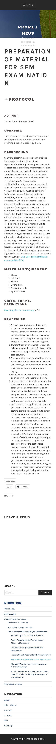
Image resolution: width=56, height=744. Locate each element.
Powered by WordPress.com (27, 739)
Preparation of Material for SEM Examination (31, 659)
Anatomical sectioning (18, 623)
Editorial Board (11, 705)
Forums (7, 715)
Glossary (8, 725)
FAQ (6, 720)
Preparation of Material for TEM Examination (31, 655)
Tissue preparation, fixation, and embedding (27, 632)
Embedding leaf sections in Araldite (27, 635)
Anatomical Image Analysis (20, 627)
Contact (8, 710)
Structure (13, 602)
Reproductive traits (13, 684)
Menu (29, 5)
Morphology (9, 609)
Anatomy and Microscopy (15, 619)
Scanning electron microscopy (19, 310)
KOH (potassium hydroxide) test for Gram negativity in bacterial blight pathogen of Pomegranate (29, 674)
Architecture (10, 614)
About (7, 700)
